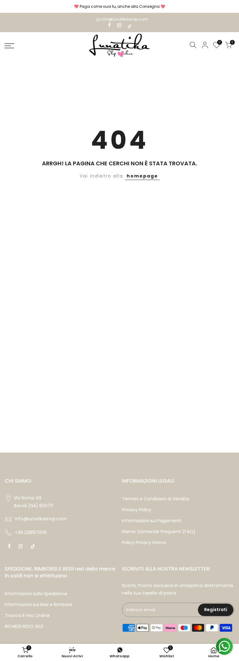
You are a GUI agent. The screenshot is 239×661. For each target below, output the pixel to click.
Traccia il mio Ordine (27, 615)
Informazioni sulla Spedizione (36, 594)
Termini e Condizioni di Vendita (155, 499)
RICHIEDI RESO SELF (24, 626)
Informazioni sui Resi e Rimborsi (38, 604)
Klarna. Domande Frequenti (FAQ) (158, 531)
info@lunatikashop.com (125, 19)
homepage (142, 176)
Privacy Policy (136, 510)
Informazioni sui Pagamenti (151, 521)
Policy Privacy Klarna (144, 542)
